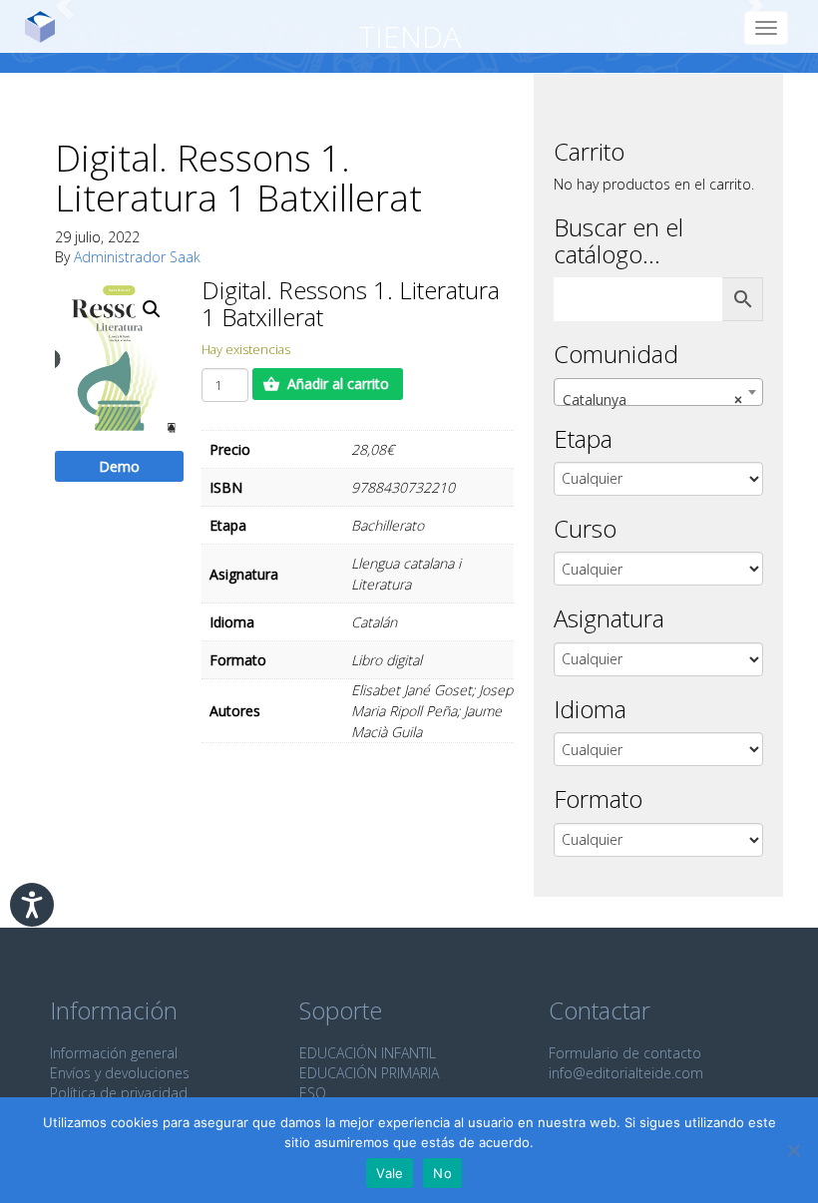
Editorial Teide (47, 26)
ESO (312, 1092)
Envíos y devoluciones (120, 1072)
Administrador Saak (137, 256)
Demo (119, 466)
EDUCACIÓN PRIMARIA (369, 1072)
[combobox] (658, 392)
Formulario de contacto (625, 1052)
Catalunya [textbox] (652, 399)
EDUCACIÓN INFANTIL (367, 1052)
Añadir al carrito (338, 383)
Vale (389, 1173)
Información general (114, 1052)
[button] (152, 309)
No (442, 1173)
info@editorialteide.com (626, 1072)
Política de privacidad (119, 1092)
